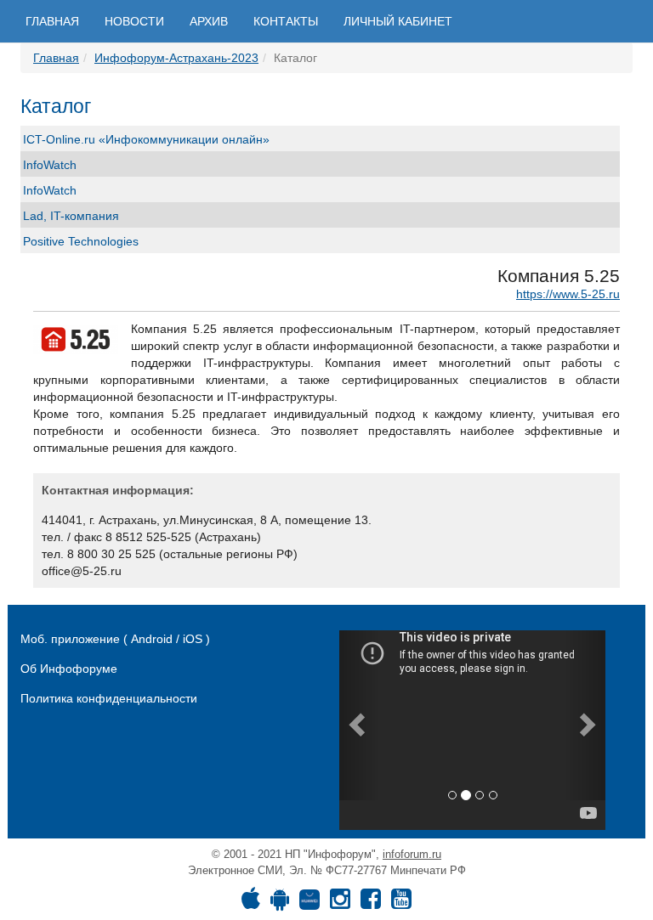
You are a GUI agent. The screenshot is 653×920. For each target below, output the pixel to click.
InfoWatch (50, 165)
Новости (134, 21)
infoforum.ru (412, 854)
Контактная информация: (118, 490)
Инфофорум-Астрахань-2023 (176, 58)
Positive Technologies (81, 241)
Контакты (285, 21)
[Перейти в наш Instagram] (340, 903)
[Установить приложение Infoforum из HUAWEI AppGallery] (309, 903)
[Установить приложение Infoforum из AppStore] (250, 903)
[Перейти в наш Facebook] (371, 903)
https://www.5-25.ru (568, 294)
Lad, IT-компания (71, 216)
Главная (52, 21)
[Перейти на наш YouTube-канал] (401, 903)
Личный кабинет (398, 21)
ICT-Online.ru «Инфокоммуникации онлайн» (146, 139)
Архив (209, 21)
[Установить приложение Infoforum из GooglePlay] (279, 903)
